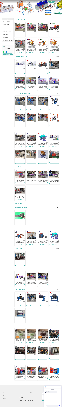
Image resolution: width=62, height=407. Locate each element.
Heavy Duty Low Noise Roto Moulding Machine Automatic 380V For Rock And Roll (42, 107)
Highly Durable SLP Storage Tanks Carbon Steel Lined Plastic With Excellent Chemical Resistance (31, 357)
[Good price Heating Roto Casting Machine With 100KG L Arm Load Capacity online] (20, 370)
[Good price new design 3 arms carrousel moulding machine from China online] (20, 174)
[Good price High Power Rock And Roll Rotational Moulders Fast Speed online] (20, 101)
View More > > (58, 19)
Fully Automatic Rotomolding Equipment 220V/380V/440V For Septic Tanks (31, 71)
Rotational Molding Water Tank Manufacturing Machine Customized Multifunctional (54, 144)
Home (27, 1)
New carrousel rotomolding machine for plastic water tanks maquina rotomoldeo (54, 181)
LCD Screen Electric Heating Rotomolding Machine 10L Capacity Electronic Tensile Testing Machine (54, 377)
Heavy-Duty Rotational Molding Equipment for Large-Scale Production (31, 144)
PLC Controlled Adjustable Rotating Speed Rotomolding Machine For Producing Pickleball (20, 50)
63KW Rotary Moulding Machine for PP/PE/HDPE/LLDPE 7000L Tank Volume (20, 71)
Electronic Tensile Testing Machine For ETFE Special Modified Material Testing (43, 377)
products (35, 1)
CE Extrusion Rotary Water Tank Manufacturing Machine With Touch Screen (43, 242)
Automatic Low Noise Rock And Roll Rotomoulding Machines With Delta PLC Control (20, 124)
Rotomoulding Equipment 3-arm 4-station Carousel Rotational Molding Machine (20, 197)
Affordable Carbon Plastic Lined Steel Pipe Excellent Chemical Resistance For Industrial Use (43, 357)
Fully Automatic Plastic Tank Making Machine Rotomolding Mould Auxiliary (43, 283)
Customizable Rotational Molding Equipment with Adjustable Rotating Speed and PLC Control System (31, 34)
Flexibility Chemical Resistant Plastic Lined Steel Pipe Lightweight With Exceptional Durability (54, 340)
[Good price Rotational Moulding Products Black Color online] (20, 215)
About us (4, 392)
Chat (52, 1)
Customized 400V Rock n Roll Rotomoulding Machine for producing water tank (43, 144)
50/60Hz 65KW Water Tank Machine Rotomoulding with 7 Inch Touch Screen (54, 303)
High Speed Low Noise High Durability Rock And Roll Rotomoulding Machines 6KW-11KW (54, 124)
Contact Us (4, 398)
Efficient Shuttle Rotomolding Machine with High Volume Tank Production (20, 87)
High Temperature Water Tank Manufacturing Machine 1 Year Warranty (20, 161)
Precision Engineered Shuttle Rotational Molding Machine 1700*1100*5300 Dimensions (43, 87)
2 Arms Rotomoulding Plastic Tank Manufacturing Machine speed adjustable (20, 242)
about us (31, 1)
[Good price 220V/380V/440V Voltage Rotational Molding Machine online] (20, 27)
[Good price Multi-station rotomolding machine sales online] (31, 174)
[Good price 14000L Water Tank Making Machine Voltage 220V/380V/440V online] (54, 80)
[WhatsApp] (3, 52)
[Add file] (45, 406)
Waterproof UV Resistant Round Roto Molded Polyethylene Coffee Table (20, 340)
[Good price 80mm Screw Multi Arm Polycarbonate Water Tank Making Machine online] (31, 236)
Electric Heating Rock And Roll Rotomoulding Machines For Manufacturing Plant (43, 161)
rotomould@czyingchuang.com (8, 48)
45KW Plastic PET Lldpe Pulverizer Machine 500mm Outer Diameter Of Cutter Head (20, 263)
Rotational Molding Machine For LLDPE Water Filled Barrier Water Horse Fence (20, 283)
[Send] (60, 406)
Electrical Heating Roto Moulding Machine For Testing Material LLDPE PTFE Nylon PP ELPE (20, 320)
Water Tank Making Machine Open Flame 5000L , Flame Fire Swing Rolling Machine (54, 242)
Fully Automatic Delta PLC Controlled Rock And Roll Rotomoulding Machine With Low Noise (54, 107)
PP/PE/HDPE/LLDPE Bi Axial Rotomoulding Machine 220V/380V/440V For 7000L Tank (31, 87)
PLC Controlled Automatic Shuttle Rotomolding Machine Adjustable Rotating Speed (54, 50)
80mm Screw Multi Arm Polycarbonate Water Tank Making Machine (31, 242)
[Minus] (59, 387)
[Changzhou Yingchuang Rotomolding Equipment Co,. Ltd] (3, 2)
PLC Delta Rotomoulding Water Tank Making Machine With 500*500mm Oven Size (31, 303)
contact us (44, 1)
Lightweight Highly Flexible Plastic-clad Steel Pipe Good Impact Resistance (20, 357)
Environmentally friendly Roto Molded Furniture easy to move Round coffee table (31, 340)
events (39, 1)
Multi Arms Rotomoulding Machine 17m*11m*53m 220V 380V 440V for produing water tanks (43, 71)
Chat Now (8, 54)
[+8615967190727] (7, 52)
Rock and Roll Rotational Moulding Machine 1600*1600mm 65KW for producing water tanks (42, 303)
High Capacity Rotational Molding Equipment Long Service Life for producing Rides (31, 161)
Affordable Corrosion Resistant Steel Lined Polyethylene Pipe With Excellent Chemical (54, 357)
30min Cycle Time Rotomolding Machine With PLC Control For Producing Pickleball (31, 50)
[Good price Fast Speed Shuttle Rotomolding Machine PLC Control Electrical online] (43, 44)
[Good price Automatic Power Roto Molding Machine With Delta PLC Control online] (43, 117)
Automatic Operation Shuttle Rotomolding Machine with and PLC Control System (54, 34)
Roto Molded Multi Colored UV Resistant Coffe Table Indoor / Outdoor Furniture (43, 340)
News (3, 395)
